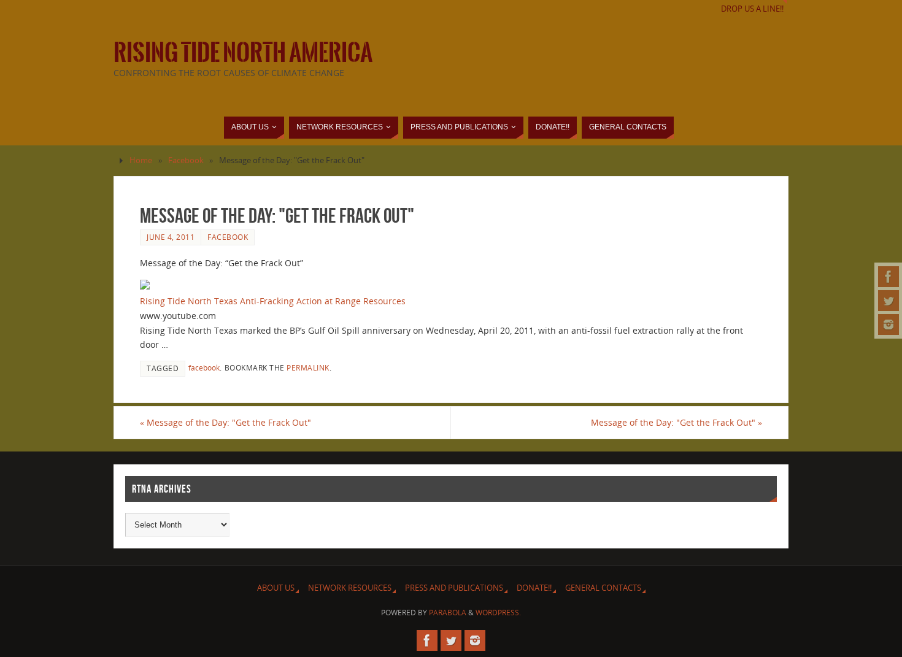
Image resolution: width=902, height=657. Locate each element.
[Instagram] (888, 324)
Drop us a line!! (752, 9)
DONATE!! (534, 588)
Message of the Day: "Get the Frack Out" (225, 422)
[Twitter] (888, 300)
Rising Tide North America (243, 53)
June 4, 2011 (171, 237)
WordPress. (498, 612)
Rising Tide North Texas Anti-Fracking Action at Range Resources (273, 301)
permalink (308, 367)
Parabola (447, 612)
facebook (204, 367)
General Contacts (603, 588)
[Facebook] (888, 276)
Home (140, 160)
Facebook (186, 160)
